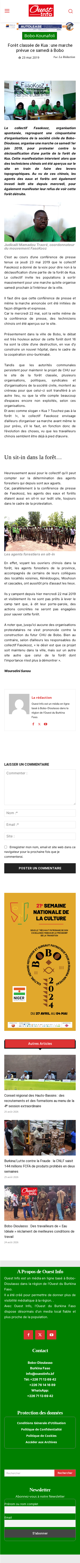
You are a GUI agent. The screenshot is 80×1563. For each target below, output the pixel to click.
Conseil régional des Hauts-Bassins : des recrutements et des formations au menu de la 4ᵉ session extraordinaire (39, 1101)
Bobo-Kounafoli (39, 36)
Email (8, 1517)
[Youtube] (45, 723)
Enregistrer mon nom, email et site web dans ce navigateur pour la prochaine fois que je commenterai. (40, 851)
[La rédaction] (19, 710)
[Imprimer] (61, 68)
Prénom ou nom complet (21, 1504)
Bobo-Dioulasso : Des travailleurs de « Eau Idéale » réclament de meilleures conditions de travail (39, 1231)
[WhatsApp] (41, 68)
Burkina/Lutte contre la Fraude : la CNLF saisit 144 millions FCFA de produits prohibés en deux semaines (39, 1166)
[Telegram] (51, 68)
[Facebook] (22, 68)
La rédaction (42, 697)
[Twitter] (32, 68)
